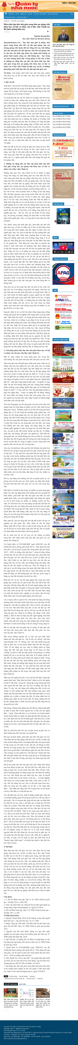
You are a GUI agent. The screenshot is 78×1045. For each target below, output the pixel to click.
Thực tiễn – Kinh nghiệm (39, 14)
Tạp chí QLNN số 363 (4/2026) (62, 127)
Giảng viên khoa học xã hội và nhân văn (14, 978)
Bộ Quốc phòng (13, 976)
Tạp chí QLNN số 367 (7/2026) (62, 116)
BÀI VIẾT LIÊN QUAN (11, 984)
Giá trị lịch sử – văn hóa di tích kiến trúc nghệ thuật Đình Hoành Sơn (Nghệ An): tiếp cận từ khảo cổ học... (43, 1003)
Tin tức (17, 14)
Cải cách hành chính (10, 17)
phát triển (40, 978)
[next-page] (8, 1011)
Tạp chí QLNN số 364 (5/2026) (62, 124)
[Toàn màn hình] (72, 252)
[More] (48, 31)
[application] (63, 248)
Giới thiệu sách (58, 204)
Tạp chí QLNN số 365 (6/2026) (62, 121)
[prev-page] (5, 1011)
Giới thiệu (11, 14)
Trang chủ (6, 21)
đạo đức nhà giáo (23, 976)
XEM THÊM (22, 984)
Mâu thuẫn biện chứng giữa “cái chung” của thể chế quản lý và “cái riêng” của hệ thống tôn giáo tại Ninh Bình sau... (11, 1003)
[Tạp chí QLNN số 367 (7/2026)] (63, 87)
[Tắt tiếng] (69, 252)
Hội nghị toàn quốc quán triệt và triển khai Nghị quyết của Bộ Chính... (64, 63)
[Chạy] (55, 252)
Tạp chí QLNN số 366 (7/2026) (62, 119)
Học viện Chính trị (31, 978)
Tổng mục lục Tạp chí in (61, 106)
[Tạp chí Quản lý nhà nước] (39, 6)
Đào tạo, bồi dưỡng (53, 14)
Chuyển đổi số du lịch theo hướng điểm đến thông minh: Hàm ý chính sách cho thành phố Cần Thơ (27, 1003)
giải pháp (32, 976)
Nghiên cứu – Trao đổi (26, 14)
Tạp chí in (58, 89)
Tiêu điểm (57, 25)
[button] (72, 13)
